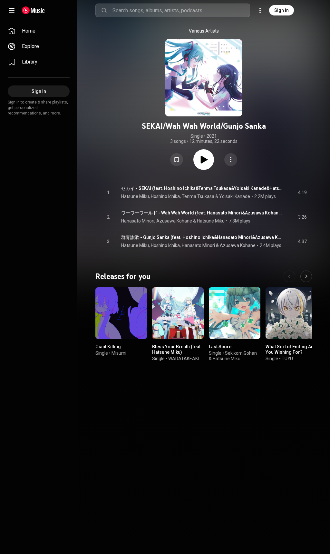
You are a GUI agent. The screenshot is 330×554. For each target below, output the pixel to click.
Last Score (220, 346)
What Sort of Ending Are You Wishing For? (290, 349)
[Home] (33, 10)
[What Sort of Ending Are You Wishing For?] (291, 313)
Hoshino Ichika (165, 196)
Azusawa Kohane (174, 220)
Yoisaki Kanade (234, 196)
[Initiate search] (104, 10)
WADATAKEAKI (183, 358)
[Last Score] (234, 313)
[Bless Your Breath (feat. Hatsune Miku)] (178, 313)
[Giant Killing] (121, 313)
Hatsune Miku (135, 196)
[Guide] (11, 10)
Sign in (281, 10)
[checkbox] (302, 192)
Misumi (119, 353)
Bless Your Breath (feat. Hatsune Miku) (177, 349)
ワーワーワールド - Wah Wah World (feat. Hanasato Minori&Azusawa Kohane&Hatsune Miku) (202, 212)
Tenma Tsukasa (198, 196)
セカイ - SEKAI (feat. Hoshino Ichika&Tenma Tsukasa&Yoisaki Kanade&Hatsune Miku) (202, 188)
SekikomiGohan (241, 353)
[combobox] (181, 10)
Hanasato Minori (137, 220)
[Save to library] (176, 159)
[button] (176, 159)
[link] (39, 31)
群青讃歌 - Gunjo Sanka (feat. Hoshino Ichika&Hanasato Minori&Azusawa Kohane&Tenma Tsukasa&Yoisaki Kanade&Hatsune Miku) (202, 237)
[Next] (306, 276)
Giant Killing (108, 346)
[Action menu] (230, 159)
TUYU (287, 358)
